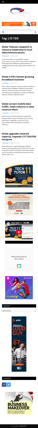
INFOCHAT (23, 426)
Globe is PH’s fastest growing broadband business (18, 78)
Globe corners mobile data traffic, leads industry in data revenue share (18, 106)
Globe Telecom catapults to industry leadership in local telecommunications (17, 49)
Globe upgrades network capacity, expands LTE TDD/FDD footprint (19, 136)
